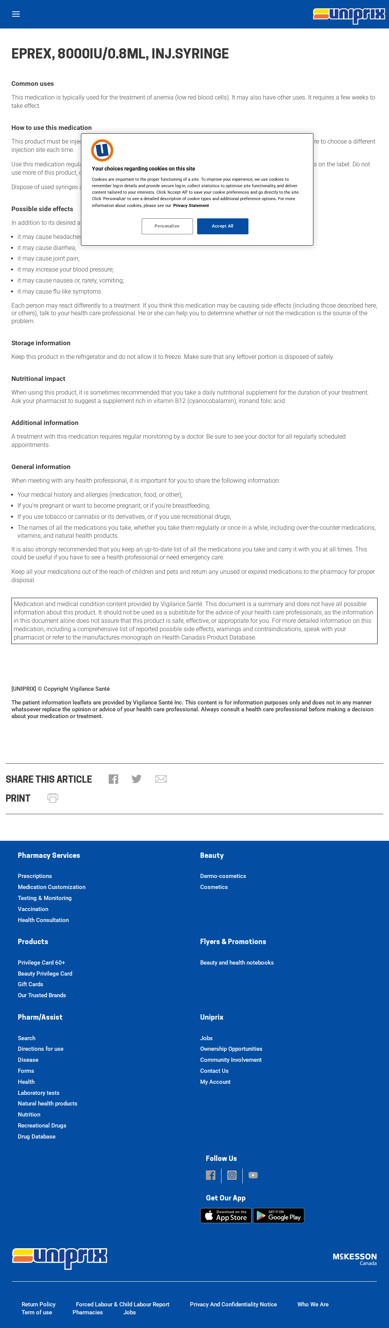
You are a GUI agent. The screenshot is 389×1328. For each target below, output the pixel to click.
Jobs (206, 1038)
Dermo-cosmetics (223, 876)
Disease (28, 1059)
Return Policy (38, 1304)
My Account (215, 1082)
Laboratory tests (39, 1093)
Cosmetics (214, 887)
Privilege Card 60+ (41, 962)
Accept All (223, 226)
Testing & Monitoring (45, 898)
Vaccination (33, 909)
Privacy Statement (191, 205)
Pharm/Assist (40, 1018)
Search (26, 1038)
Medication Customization (51, 887)
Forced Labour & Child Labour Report (122, 1304)
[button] (113, 779)
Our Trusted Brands (42, 995)
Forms (26, 1070)
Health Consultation (43, 920)
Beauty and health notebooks (237, 962)
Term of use (37, 1312)
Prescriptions (35, 876)
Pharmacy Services (49, 856)
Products (33, 942)
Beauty (212, 856)
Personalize (167, 226)
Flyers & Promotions (233, 942)
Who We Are (313, 1304)
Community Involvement (231, 1059)
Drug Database (36, 1136)
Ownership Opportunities (231, 1048)
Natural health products (47, 1103)
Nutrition (29, 1114)
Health (26, 1082)
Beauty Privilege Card (45, 973)
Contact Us (214, 1070)
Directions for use (40, 1048)
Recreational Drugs (42, 1125)
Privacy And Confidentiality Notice (233, 1304)
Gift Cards (30, 984)
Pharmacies (88, 1312)
